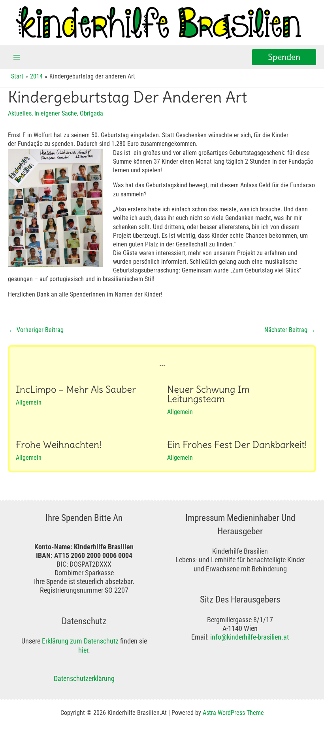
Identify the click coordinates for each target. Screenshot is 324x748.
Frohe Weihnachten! (59, 444)
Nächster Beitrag (289, 330)
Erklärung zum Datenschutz (80, 641)
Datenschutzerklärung (84, 678)
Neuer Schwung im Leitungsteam (208, 394)
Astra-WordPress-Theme (233, 712)
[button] (284, 57)
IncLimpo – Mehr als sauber (76, 389)
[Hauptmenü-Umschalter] (17, 57)
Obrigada (91, 113)
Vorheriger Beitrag (36, 330)
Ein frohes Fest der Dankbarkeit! (237, 444)
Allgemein (28, 402)
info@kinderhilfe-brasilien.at (249, 637)
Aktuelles (20, 113)
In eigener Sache (55, 113)
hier (83, 650)
